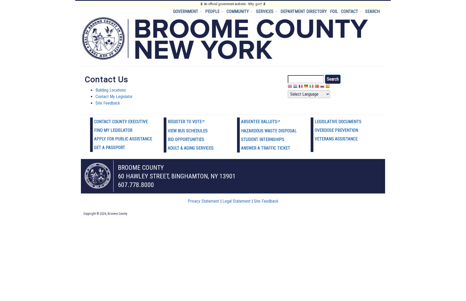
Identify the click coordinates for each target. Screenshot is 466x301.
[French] (301, 87)
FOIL (334, 11)
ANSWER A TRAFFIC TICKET (265, 148)
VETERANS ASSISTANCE (336, 138)
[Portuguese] (317, 87)
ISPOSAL (289, 130)
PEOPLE (213, 11)
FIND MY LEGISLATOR (113, 130)
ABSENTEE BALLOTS (259, 121)
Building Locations (110, 90)
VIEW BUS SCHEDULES (188, 130)
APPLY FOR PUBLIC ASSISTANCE (123, 138)
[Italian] (311, 87)
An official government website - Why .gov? (233, 4)
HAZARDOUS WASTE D (261, 130)
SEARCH (372, 11)
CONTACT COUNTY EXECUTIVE (121, 121)
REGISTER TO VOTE (185, 121)
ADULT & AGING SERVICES (191, 148)
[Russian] (322, 87)
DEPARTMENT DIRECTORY (303, 11)
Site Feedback (107, 103)
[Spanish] (327, 87)
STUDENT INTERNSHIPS (262, 139)
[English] (290, 87)
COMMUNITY (238, 11)
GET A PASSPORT (109, 147)
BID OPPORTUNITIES (186, 139)
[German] (306, 87)
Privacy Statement (203, 201)
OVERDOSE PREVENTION (336, 130)
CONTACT (350, 11)
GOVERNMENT (186, 11)
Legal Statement (236, 201)
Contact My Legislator (114, 96)
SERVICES (265, 11)
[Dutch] (295, 87)
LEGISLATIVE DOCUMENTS (338, 121)
